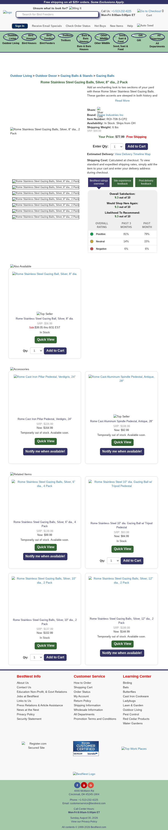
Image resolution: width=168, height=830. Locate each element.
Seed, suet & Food (120, 48)
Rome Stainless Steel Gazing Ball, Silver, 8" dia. (45, 318)
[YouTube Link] (84, 785)
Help (130, 25)
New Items (116, 25)
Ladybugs (129, 700)
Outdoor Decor (46, 75)
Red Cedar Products (136, 718)
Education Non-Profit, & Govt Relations (42, 691)
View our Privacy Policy (84, 821)
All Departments (157, 45)
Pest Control (131, 714)
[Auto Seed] (145, 26)
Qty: (25, 350)
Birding (127, 682)
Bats (126, 687)
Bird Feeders (47, 43)
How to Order (82, 682)
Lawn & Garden (133, 705)
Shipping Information (87, 705)
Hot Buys (100, 25)
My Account (81, 696)
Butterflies (129, 691)
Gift (139, 40)
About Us (23, 682)
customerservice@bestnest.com (88, 803)
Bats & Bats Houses (84, 48)
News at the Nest (28, 709)
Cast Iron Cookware (136, 696)
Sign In (19, 25)
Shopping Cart (83, 687)
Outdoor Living (10, 43)
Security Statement (29, 718)
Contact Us (24, 687)
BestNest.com (98, 827)
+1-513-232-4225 (121, 11)
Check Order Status (78, 25)
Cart (149, 15)
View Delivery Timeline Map (133, 154)
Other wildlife (102, 43)
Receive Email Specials (47, 25)
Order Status (82, 691)
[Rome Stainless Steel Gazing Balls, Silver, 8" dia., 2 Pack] (45, 181)
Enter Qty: (100, 146)
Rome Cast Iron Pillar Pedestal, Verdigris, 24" (45, 419)
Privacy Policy (26, 714)
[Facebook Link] (77, 785)
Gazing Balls (105, 75)
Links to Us (24, 700)
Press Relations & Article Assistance (40, 705)
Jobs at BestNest (28, 696)
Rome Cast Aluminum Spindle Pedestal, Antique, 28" (121, 421)
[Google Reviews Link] (91, 785)
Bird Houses (29, 43)
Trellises (66, 40)
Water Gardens (133, 723)
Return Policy (82, 700)
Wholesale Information (88, 709)
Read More (122, 100)
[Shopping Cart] (149, 10)
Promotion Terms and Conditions (95, 718)
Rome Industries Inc (110, 115)
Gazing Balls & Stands (76, 75)
